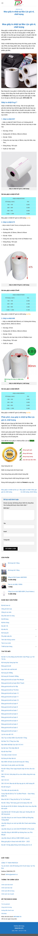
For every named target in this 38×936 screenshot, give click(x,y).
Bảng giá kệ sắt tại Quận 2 (9, 727)
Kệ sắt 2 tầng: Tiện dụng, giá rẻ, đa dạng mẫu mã (16, 803)
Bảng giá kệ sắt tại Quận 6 (9, 714)
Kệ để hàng (4, 619)
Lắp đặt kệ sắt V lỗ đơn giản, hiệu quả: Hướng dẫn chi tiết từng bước (18, 813)
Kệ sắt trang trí (5, 787)
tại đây (28, 218)
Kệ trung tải (4, 633)
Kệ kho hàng (5, 622)
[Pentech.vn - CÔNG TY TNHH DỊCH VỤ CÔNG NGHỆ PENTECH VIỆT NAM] (19, 3)
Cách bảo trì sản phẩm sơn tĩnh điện (12, 765)
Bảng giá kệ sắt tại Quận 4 (9, 721)
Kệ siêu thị (4, 629)
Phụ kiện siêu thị (6, 636)
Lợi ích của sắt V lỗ (7, 734)
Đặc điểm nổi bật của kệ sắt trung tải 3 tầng (15, 762)
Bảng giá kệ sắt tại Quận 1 (9, 731)
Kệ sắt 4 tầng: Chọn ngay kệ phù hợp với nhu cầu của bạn (17, 770)
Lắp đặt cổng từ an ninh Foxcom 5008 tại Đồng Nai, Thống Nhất (17, 819)
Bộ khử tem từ (5, 605)
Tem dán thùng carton (8, 639)
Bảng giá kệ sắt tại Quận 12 (10, 693)
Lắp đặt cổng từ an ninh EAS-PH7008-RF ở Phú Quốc (17, 829)
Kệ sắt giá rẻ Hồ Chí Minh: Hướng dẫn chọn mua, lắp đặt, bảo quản (19, 807)
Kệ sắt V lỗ (4, 626)
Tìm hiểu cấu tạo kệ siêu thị (9, 790)
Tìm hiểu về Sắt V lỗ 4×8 (9, 755)
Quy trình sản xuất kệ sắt (9, 669)
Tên (5, 523)
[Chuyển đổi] (36, 629)
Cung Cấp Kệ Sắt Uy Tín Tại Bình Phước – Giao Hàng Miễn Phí (17, 795)
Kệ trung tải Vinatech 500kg (10, 676)
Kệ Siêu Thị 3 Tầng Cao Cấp (10, 741)
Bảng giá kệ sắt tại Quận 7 (9, 710)
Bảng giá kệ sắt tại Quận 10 (10, 700)
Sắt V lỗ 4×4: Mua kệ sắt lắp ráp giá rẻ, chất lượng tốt (17, 783)
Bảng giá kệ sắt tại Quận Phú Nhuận (12, 679)
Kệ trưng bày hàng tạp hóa (9, 662)
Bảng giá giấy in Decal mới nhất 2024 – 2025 (15, 841)
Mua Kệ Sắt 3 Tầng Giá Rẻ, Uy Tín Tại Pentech (15, 799)
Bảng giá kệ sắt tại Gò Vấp (9, 686)
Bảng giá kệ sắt (6, 666)
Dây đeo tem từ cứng (7, 616)
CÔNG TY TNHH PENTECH (9, 863)
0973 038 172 (17, 916)
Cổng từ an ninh (6, 612)
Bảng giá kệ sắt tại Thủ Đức (10, 690)
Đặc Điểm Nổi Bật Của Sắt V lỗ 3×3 (12, 744)
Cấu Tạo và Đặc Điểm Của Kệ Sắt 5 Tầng (14, 738)
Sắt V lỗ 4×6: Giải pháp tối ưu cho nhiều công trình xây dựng (18, 775)
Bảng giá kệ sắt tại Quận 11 (10, 697)
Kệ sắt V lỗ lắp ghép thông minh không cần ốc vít (16, 845)
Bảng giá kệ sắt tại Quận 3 (9, 724)
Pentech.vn (19, 9)
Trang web (6, 540)
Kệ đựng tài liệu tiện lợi (8, 758)
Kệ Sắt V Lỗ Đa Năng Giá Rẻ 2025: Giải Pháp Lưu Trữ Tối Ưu (17, 658)
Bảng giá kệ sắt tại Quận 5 (9, 717)
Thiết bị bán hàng (6, 646)
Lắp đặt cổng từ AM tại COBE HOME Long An (15, 838)
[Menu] (2, 3)
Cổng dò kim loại (6, 609)
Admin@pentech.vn (12, 874)
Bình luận (7, 508)
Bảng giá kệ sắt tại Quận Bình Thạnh (12, 683)
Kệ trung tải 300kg (7, 673)
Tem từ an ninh (6, 643)
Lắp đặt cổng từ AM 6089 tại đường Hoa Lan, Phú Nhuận (17, 834)
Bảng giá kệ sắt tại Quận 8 (9, 707)
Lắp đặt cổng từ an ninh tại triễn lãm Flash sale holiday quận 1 (18, 824)
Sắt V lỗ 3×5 (5, 780)
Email (5, 531)
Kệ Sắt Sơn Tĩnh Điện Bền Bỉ (10, 748)
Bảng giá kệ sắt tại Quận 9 (9, 703)
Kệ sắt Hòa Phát (6, 751)
